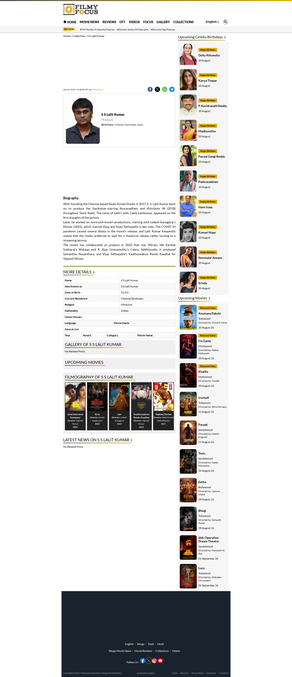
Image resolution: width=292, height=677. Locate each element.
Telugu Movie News (119, 650)
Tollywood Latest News (91, 673)
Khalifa (203, 371)
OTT (122, 22)
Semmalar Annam (210, 258)
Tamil (151, 644)
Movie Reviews (143, 650)
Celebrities (78, 35)
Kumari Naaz (207, 232)
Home (71, 22)
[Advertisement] (44, 84)
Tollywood (204, 318)
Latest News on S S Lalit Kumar (96, 439)
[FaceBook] (150, 89)
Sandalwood (205, 429)
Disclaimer (211, 673)
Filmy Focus (96, 89)
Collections (183, 22)
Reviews (109, 22)
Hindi (160, 644)
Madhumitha (207, 131)
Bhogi (202, 510)
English (211, 21)
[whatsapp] (164, 89)
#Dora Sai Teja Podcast (163, 29)
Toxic (201, 453)
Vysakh (216, 380)
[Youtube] (160, 660)
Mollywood (205, 346)
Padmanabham (208, 182)
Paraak (203, 424)
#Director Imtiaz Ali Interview (132, 29)
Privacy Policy (197, 673)
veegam (151, 673)
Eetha (202, 482)
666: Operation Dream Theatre (208, 539)
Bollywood (204, 487)
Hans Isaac (205, 207)
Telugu (140, 644)
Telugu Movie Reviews (111, 673)
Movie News (89, 22)
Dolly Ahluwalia (209, 55)
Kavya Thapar (207, 80)
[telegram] (172, 89)
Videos (134, 22)
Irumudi (203, 397)
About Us (184, 673)
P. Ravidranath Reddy (212, 106)
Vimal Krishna (219, 322)
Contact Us (224, 673)
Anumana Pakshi (209, 313)
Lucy (201, 568)
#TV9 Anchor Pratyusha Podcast (97, 29)
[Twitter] (157, 89)
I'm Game (204, 341)
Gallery (163, 22)
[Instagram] (154, 660)
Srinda (202, 283)
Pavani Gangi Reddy (211, 156)
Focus (148, 22)
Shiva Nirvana (219, 406)
